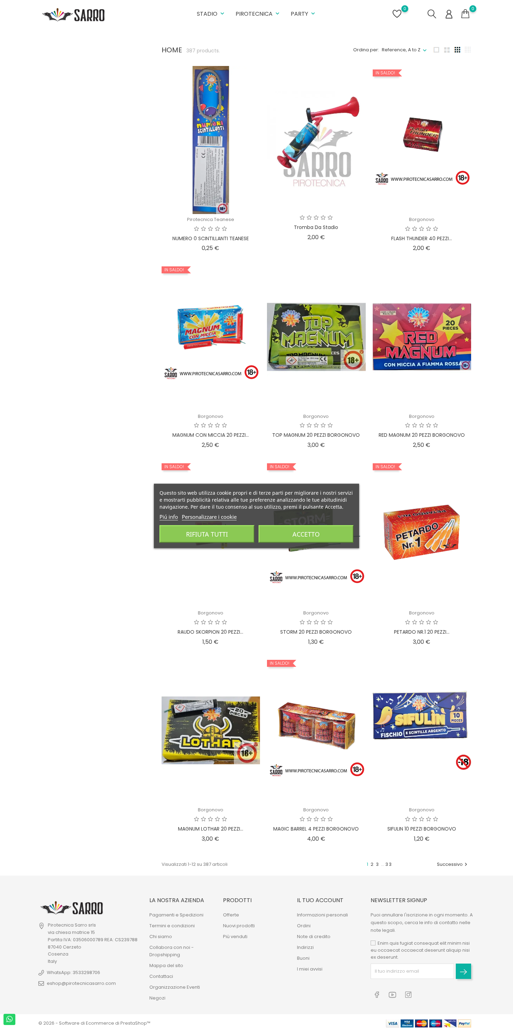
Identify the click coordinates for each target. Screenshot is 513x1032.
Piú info (168, 516)
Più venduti (235, 936)
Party (304, 14)
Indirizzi (305, 947)
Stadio (211, 14)
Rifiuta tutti (207, 534)
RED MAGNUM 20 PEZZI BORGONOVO (422, 435)
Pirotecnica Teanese (210, 219)
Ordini (304, 925)
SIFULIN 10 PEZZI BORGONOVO (421, 828)
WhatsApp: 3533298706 (73, 972)
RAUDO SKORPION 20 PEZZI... (210, 631)
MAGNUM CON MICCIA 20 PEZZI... (210, 435)
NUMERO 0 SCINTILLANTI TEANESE (210, 238)
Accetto (306, 534)
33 (388, 864)
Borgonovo (421, 219)
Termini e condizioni (172, 925)
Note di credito (313, 936)
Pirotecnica (258, 14)
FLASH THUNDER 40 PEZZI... (421, 238)
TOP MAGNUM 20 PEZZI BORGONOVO (316, 435)
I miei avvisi (309, 969)
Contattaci (161, 976)
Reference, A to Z (401, 49)
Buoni (303, 958)
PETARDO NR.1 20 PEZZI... (421, 631)
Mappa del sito (166, 965)
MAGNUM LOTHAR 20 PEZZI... (210, 828)
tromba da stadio (316, 227)
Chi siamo (160, 936)
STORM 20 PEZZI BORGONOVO (316, 631)
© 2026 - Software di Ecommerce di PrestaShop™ (94, 1023)
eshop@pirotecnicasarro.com (81, 983)
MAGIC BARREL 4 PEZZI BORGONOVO (316, 828)
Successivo (453, 864)
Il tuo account (320, 900)
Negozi (157, 998)
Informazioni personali (322, 915)
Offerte (231, 915)
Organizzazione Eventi (174, 987)
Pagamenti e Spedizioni (176, 915)
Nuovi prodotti (239, 925)
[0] (465, 14)
